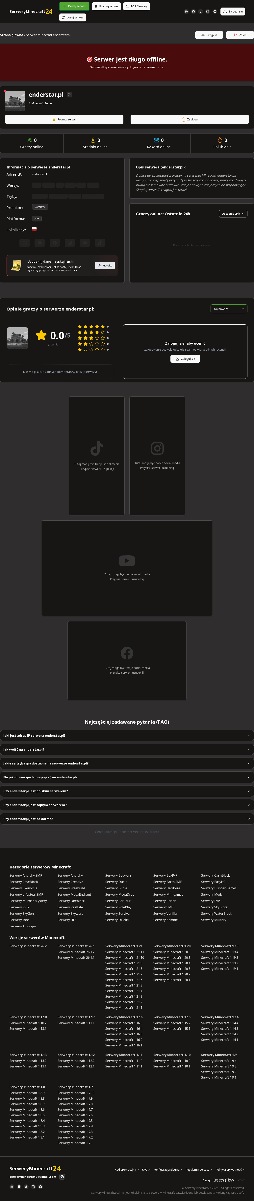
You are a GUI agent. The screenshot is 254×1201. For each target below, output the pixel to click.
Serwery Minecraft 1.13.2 (28, 1061)
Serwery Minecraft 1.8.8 (27, 1098)
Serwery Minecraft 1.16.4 (123, 1028)
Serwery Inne (20, 920)
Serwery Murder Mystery (28, 901)
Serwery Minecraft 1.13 (28, 1055)
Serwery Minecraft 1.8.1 (27, 1137)
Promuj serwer (108, 6)
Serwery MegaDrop (119, 894)
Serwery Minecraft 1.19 (219, 946)
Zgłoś (242, 35)
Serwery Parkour (118, 901)
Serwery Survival (118, 913)
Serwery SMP (163, 907)
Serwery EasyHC (213, 882)
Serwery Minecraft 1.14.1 (219, 1040)
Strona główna (11, 35)
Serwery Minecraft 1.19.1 (219, 968)
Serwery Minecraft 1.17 (76, 1017)
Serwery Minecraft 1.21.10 (124, 957)
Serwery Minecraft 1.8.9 (27, 1093)
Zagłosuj (192, 119)
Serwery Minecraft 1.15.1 (171, 1028)
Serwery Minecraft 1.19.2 (219, 963)
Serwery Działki (117, 920)
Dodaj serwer (77, 6)
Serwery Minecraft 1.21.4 (123, 991)
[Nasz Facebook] (193, 11)
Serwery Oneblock (71, 901)
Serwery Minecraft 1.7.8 (75, 1104)
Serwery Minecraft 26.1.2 (76, 952)
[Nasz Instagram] (207, 11)
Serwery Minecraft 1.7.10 (76, 1093)
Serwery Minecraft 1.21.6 (123, 980)
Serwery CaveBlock (24, 882)
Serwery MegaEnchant (74, 894)
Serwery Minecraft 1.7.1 (75, 1143)
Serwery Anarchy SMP (26, 875)
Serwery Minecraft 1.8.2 (27, 1132)
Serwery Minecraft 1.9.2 (218, 1072)
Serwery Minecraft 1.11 (123, 1055)
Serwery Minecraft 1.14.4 (219, 1023)
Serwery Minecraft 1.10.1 (171, 1066)
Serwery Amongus (23, 926)
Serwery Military (213, 920)
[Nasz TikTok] (200, 11)
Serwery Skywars (70, 913)
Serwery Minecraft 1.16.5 (123, 1023)
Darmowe (40, 207)
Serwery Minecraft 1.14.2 (219, 1034)
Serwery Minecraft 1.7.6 (75, 1115)
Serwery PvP (210, 901)
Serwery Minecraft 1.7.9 (75, 1098)
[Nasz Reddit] (215, 11)
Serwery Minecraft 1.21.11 (124, 952)
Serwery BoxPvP (165, 875)
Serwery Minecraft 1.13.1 (28, 1066)
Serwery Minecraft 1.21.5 (123, 985)
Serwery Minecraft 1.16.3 (123, 1034)
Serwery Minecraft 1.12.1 (76, 1066)
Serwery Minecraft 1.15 (171, 1017)
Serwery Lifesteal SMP (26, 894)
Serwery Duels (116, 882)
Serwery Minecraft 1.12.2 (76, 1061)
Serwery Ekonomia (23, 888)
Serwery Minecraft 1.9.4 (218, 1061)
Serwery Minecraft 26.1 (76, 946)
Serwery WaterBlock (216, 913)
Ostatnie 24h (231, 213)
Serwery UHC (67, 920)
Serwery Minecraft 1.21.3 (123, 996)
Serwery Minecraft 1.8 (27, 1087)
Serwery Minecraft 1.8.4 (27, 1120)
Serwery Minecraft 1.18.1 (28, 1028)
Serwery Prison (164, 901)
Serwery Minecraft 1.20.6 (171, 952)
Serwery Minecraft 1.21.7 (123, 974)
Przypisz (212, 35)
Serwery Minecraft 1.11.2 (123, 1061)
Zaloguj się (236, 11)
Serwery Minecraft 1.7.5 (75, 1120)
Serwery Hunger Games (219, 888)
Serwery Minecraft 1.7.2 (75, 1137)
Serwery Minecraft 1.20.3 (171, 968)
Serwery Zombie (165, 920)
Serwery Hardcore (166, 888)
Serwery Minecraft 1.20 (171, 946)
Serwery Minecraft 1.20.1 (171, 980)
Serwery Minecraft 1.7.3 (75, 1132)
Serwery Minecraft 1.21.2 (123, 1002)
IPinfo (154, 832)
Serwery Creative (70, 882)
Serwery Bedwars (118, 875)
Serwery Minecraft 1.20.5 (171, 957)
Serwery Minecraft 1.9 (219, 1055)
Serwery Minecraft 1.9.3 (218, 1066)
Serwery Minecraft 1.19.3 (219, 957)
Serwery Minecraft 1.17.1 (76, 1023)
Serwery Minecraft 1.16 (123, 1017)
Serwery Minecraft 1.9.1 (218, 1077)
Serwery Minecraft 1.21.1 (123, 1007)
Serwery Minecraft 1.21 (123, 946)
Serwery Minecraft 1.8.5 (27, 1115)
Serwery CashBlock (215, 875)
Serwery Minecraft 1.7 (75, 1087)
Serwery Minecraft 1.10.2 (171, 1061)
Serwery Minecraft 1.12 (76, 1055)
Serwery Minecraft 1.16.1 (123, 1045)
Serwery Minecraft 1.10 (171, 1055)
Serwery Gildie (116, 888)
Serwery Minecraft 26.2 (28, 946)
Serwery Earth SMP (167, 882)
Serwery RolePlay (118, 907)
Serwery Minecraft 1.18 (28, 1017)
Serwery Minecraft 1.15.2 (171, 1023)
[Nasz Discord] (186, 11)
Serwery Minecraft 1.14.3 (219, 1028)
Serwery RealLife (70, 907)
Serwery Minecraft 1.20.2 (171, 974)
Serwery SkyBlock (214, 907)
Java (37, 218)
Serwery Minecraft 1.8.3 (27, 1126)
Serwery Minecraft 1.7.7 (75, 1109)
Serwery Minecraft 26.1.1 (76, 957)
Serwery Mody (211, 894)
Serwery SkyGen (22, 913)
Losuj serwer (75, 17)
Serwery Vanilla (165, 913)
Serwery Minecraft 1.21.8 (123, 968)
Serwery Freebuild (71, 888)
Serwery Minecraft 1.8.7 (27, 1104)
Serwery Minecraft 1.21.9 (123, 963)
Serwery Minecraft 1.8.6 (27, 1109)
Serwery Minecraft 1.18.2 (28, 1023)
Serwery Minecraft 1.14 (219, 1017)
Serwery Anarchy (70, 875)
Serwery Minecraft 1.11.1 (123, 1066)
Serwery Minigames (168, 894)
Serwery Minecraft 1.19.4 (219, 952)
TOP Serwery (139, 6)
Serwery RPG (19, 907)
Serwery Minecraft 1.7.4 (75, 1126)
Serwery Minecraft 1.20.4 (171, 963)
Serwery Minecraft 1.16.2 (123, 1040)
